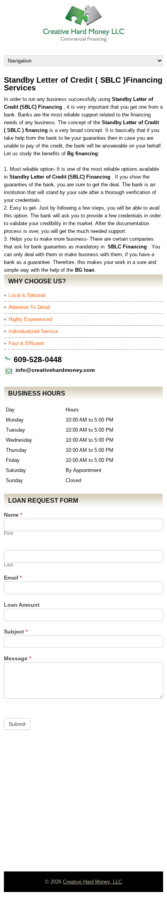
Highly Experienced (30, 319)
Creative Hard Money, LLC (92, 882)
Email (13, 578)
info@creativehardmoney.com (55, 370)
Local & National (27, 295)
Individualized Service (33, 331)
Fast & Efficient (26, 343)
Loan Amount (22, 605)
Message (17, 658)
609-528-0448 (38, 359)
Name (13, 515)
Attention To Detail (29, 307)
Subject (16, 632)
